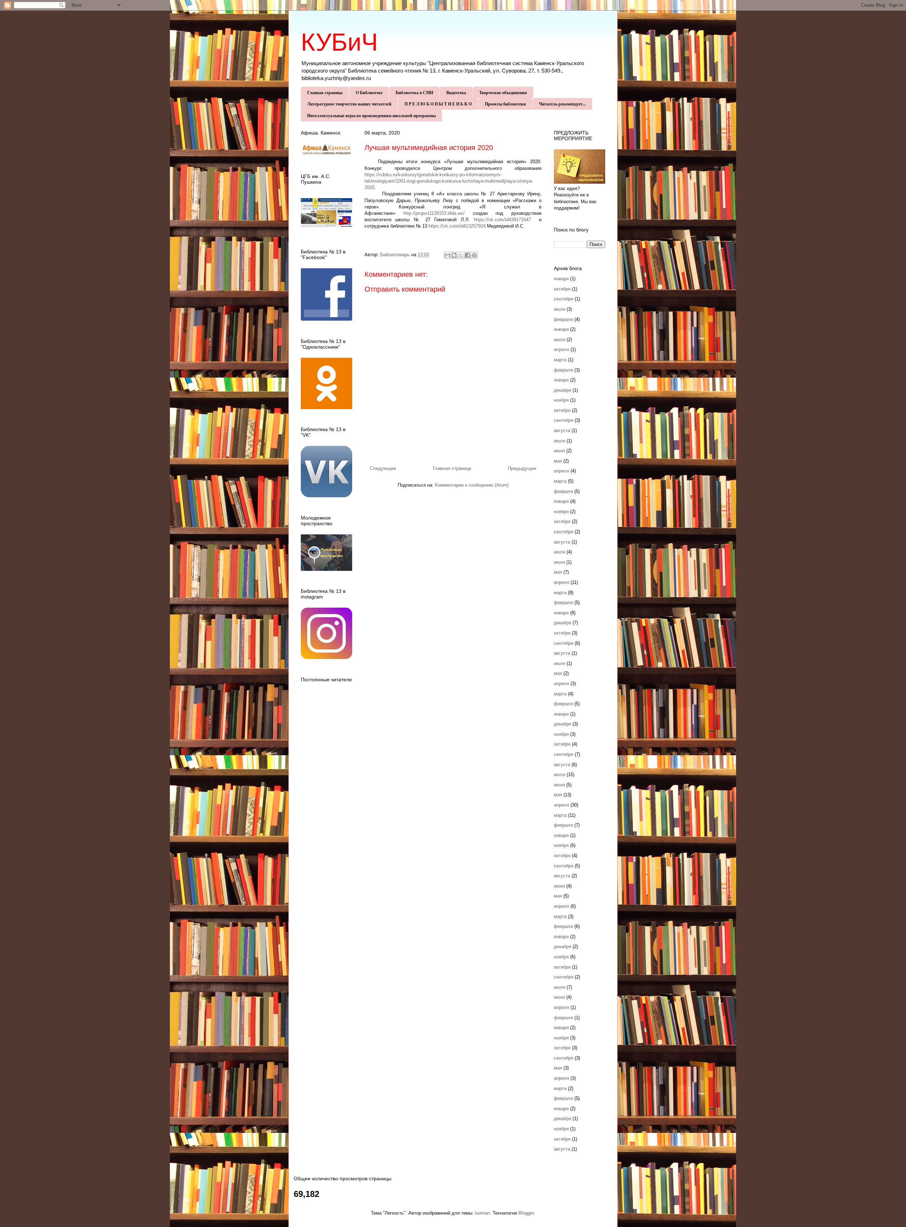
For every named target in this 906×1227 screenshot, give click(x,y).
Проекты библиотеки (505, 104)
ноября (561, 400)
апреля (561, 349)
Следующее (383, 468)
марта (560, 359)
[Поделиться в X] (460, 255)
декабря (562, 390)
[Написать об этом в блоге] (454, 255)
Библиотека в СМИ (414, 93)
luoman (482, 1213)
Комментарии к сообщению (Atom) (472, 485)
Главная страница (325, 93)
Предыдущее (522, 468)
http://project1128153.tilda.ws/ (434, 213)
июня (559, 450)
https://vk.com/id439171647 (502, 219)
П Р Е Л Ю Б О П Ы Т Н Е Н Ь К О (438, 104)
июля (559, 309)
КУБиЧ (339, 42)
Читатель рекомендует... (562, 104)
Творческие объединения (503, 93)
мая (558, 461)
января (561, 278)
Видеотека (456, 93)
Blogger (526, 1213)
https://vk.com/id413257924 (457, 226)
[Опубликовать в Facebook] (467, 255)
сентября (563, 299)
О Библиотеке (369, 93)
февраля (563, 319)
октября (562, 289)
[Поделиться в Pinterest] (474, 255)
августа (562, 430)
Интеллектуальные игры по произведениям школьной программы (371, 116)
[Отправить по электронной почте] (447, 255)
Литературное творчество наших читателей (349, 104)
